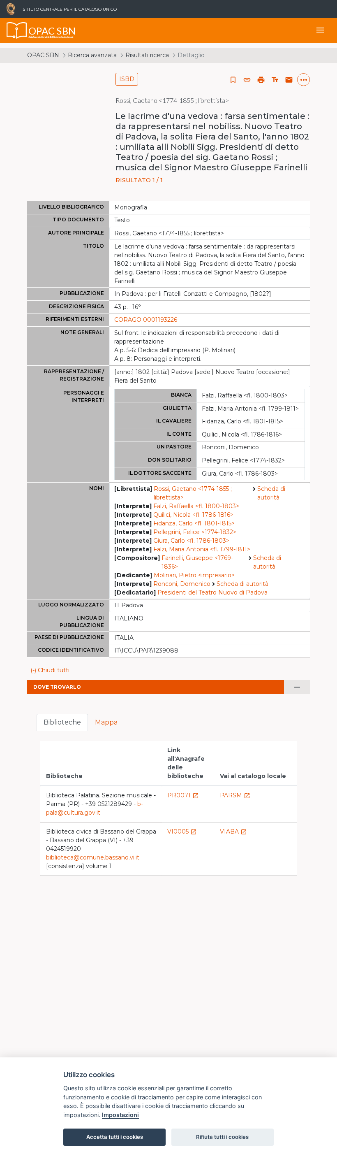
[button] (247, 79)
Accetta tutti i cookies (114, 1136)
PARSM (235, 795)
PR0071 (183, 795)
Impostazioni (120, 1114)
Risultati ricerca (147, 55)
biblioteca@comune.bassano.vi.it (92, 857)
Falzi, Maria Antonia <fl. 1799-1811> (201, 549)
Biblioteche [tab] (62, 722)
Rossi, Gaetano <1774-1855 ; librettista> (193, 493)
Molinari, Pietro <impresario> (194, 575)
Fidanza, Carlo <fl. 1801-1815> (194, 523)
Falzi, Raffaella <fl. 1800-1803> (196, 506)
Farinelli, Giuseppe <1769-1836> (197, 562)
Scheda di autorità (271, 493)
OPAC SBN (43, 55)
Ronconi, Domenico (181, 584)
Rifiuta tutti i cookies (222, 1136)
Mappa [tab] (106, 722)
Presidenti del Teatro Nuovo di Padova (212, 592)
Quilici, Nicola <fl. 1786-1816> (193, 514)
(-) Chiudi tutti (49, 670)
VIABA (233, 831)
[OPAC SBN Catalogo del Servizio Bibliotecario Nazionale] (17, 30)
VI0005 (182, 831)
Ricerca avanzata (92, 55)
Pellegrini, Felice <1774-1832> (194, 532)
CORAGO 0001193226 (145, 319)
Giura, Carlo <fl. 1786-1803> (191, 540)
